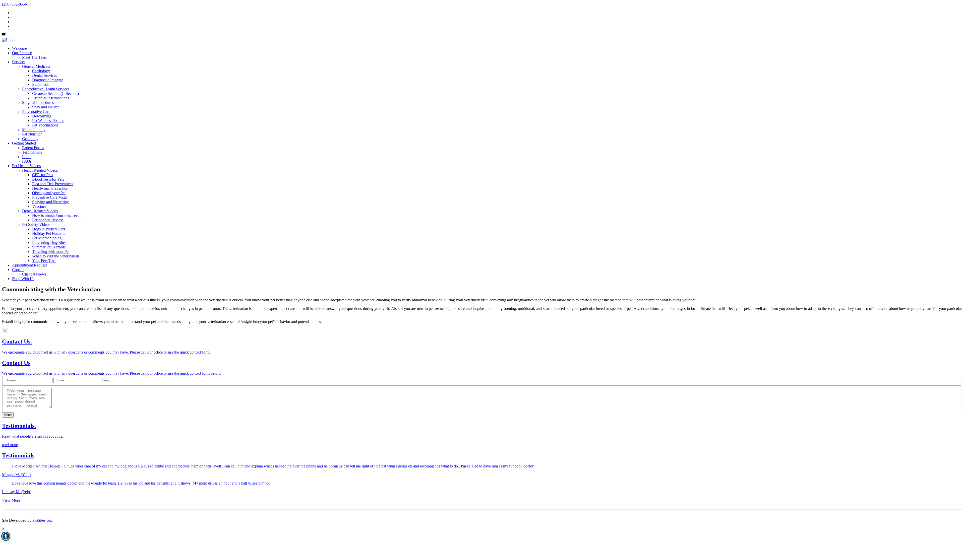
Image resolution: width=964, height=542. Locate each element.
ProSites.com (42, 520)
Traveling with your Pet (51, 251)
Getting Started (24, 143)
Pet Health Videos (26, 166)
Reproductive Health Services (45, 89)
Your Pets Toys (44, 260)
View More (11, 500)
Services (18, 62)
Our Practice (22, 53)
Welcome (19, 48)
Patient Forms (33, 148)
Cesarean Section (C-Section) (55, 93)
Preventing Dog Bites (49, 242)
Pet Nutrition (32, 134)
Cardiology (41, 71)
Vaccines (39, 206)
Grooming (30, 139)
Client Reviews (34, 274)
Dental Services (44, 75)
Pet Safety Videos (36, 224)
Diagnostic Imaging (47, 80)
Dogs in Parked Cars (48, 229)
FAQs (27, 161)
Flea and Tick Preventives (52, 184)
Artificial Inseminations (50, 98)
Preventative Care (36, 111)
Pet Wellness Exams (48, 120)
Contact (18, 269)
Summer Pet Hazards (49, 247)
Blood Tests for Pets (48, 179)
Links (26, 157)
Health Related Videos (40, 170)
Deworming (41, 116)
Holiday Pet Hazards (48, 233)
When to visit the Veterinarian (55, 256)
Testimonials (32, 152)
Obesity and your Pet (49, 193)
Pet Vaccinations (45, 125)
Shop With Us (23, 279)
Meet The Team (34, 57)
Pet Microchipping (47, 238)
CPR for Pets (42, 175)
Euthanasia (40, 84)
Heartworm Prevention (50, 188)
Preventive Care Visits (49, 197)
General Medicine (36, 66)
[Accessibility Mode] (5, 536)
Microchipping (33, 129)
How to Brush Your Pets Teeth (56, 215)
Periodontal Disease (48, 220)
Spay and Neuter (45, 107)
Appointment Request (29, 265)
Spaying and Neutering (50, 202)
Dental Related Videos (40, 211)
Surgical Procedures (38, 102)
